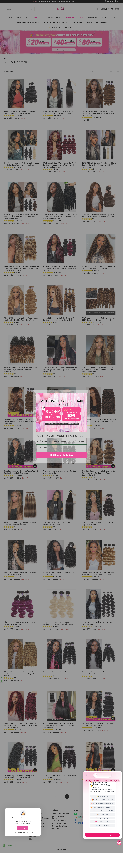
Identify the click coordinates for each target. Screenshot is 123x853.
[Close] (88, 392)
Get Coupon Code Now (61, 455)
